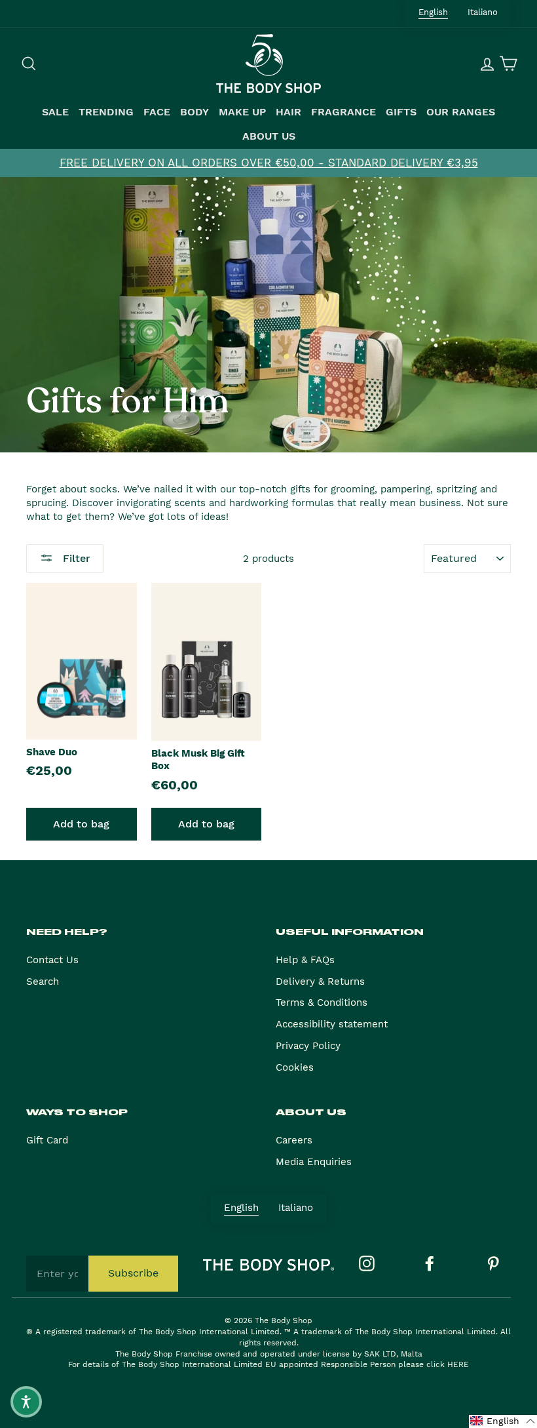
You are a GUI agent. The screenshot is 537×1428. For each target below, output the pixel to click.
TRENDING (106, 112)
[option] (268, 162)
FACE (156, 112)
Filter (75, 558)
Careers (294, 1140)
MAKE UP (242, 112)
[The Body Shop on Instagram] (367, 1263)
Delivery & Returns (320, 981)
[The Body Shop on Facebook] (429, 1263)
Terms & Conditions (321, 1002)
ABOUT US (268, 136)
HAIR (288, 112)
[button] (503, 1421)
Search (42, 981)
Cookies (295, 1067)
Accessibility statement (332, 1024)
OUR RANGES (460, 112)
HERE (458, 1364)
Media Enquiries (314, 1162)
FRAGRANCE (343, 112)
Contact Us (52, 960)
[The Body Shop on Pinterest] (493, 1263)
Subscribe (133, 1273)
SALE (55, 112)
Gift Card (47, 1140)
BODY (194, 112)
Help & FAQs (305, 960)
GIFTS (401, 112)
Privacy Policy (308, 1046)
